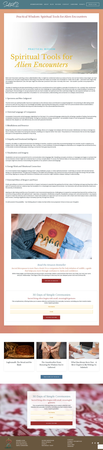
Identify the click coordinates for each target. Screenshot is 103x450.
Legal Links (70, 445)
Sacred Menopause (48, 440)
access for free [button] (51, 423)
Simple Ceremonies (22, 445)
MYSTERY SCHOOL (21, 442)
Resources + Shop (47, 445)
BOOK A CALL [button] (93, 4)
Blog (52, 4)
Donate (82, 4)
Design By (70, 446)
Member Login (20, 440)
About (46, 4)
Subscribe (74, 4)
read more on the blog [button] (51, 377)
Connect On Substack (74, 441)
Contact (66, 4)
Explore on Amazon (51, 281)
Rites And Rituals (21, 444)
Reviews (58, 4)
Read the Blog (46, 442)
